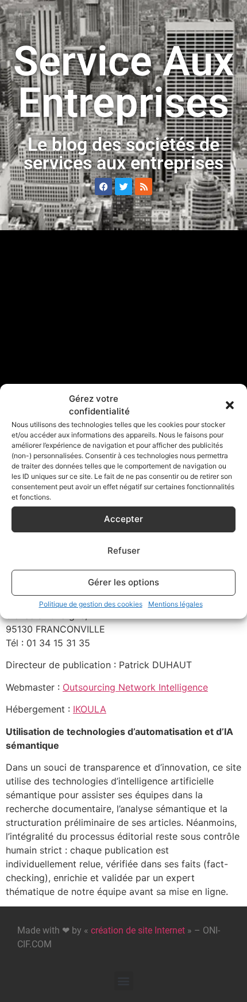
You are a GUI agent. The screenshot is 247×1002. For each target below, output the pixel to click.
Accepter (123, 518)
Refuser (123, 550)
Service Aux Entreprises (123, 82)
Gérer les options (123, 582)
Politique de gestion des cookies (90, 604)
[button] (230, 405)
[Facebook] (103, 186)
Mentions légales (175, 604)
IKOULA (89, 709)
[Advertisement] (123, 365)
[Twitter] (123, 186)
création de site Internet (138, 930)
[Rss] (143, 186)
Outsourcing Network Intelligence (135, 687)
